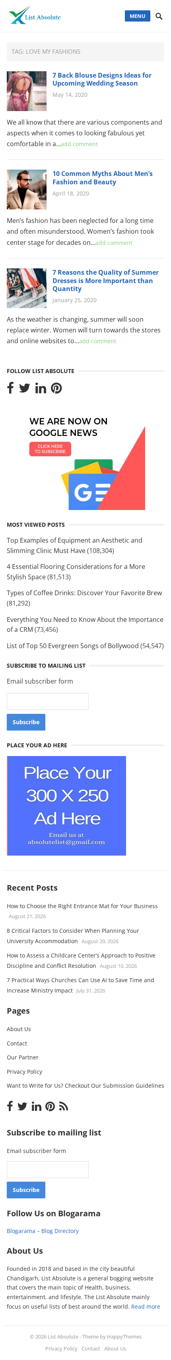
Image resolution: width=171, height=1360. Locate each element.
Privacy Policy (24, 1071)
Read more (145, 1306)
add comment (79, 144)
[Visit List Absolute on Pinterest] (56, 390)
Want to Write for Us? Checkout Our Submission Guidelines (85, 1085)
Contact (17, 1043)
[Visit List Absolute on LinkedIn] (40, 390)
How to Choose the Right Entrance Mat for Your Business (82, 906)
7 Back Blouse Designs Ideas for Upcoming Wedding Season (102, 79)
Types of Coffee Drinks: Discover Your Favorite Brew (84, 592)
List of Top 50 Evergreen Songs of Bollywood (73, 645)
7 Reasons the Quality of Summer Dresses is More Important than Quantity (105, 280)
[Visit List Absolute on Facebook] (10, 390)
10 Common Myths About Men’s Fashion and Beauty (102, 177)
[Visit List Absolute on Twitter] (25, 390)
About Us (19, 1029)
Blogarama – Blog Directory (43, 1231)
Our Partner (23, 1057)
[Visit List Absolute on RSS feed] (63, 1108)
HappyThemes (124, 1336)
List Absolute (63, 1336)
